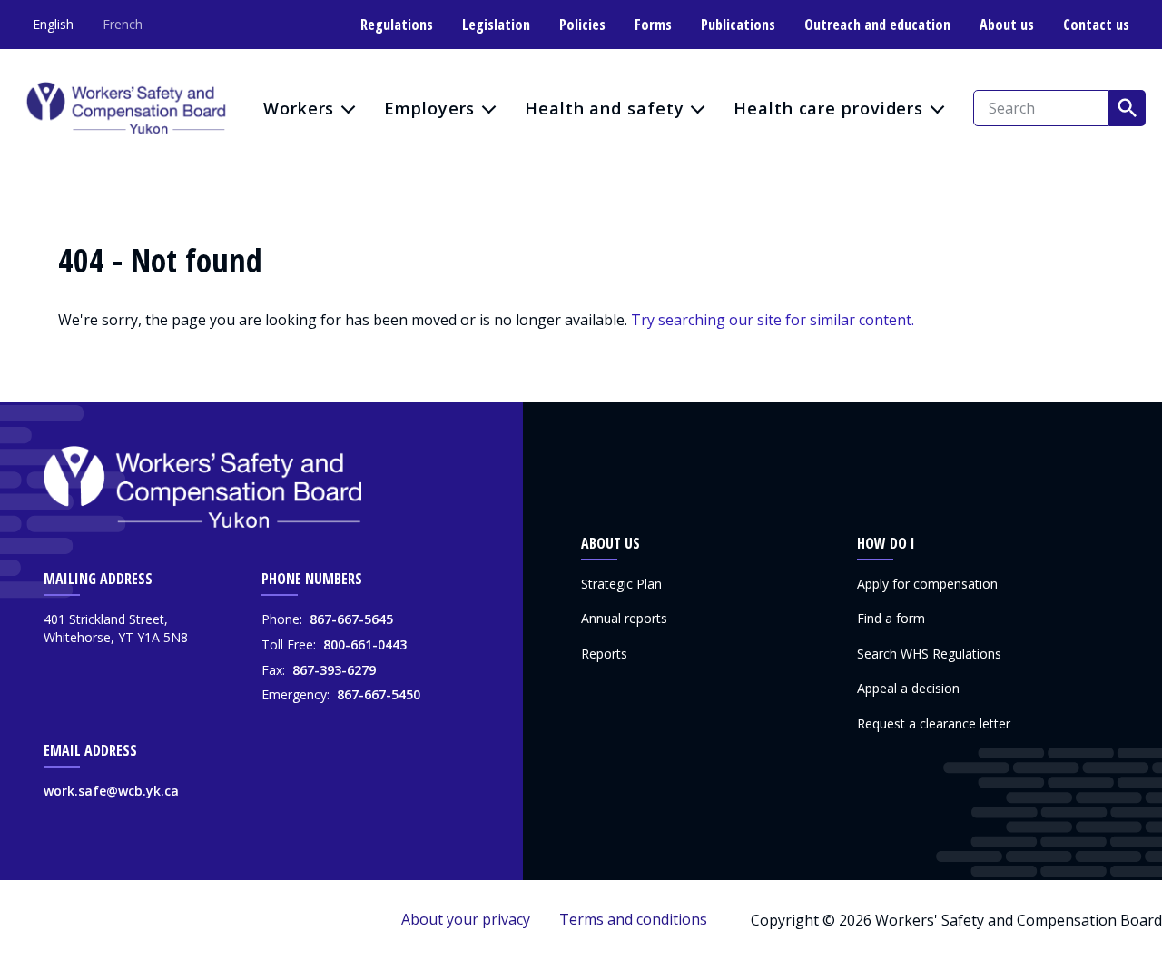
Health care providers (828, 108)
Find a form (891, 618)
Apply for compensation (927, 583)
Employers (429, 108)
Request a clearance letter (933, 723)
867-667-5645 (351, 619)
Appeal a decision (908, 688)
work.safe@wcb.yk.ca (111, 790)
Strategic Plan (621, 583)
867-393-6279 (334, 670)
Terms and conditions (633, 919)
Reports (604, 653)
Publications (738, 25)
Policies (582, 25)
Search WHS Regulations (929, 653)
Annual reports (624, 618)
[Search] (1127, 108)
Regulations (396, 25)
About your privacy (465, 919)
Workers (298, 108)
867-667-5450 (378, 694)
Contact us (1096, 25)
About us (1007, 25)
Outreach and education (877, 25)
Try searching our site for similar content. (772, 320)
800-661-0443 (365, 644)
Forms (653, 25)
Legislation (496, 25)
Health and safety (604, 108)
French (123, 24)
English (53, 24)
